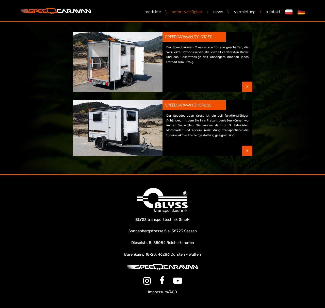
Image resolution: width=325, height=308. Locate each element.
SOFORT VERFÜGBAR (190, 11)
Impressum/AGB (162, 292)
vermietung (247, 11)
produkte (155, 11)
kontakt (273, 11)
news (221, 11)
